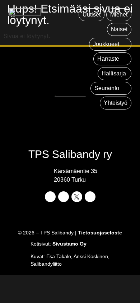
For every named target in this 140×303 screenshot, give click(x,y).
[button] (110, 44)
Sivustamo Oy (69, 244)
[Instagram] (63, 196)
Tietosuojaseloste (100, 233)
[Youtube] (90, 196)
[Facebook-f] (50, 196)
